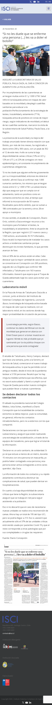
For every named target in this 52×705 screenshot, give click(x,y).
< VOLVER (7, 19)
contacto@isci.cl (8, 633)
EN (50, 2)
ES (46, 2)
